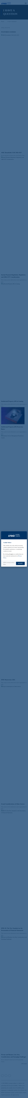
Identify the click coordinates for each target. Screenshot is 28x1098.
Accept (20, 563)
